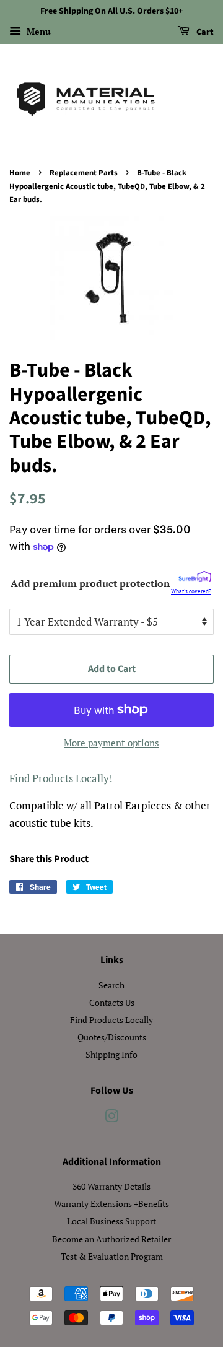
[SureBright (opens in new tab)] (194, 578)
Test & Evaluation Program (112, 1256)
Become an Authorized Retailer (111, 1239)
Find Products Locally (111, 1020)
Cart (204, 32)
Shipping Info (111, 1054)
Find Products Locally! (61, 778)
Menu (37, 31)
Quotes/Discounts (111, 1037)
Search (111, 985)
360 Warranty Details (111, 1186)
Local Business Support (111, 1221)
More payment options (111, 742)
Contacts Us (111, 1002)
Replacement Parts (84, 172)
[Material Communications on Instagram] (111, 1118)
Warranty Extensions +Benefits (111, 1204)
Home (19, 172)
